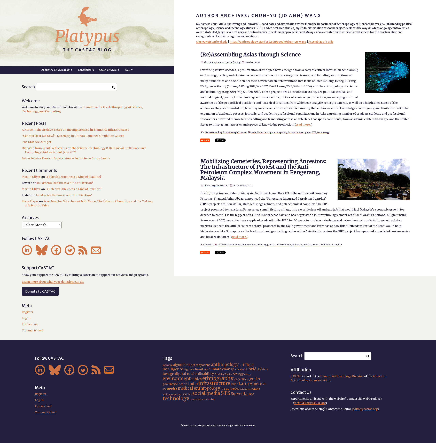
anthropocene (200, 365)
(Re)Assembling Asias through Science (250, 54)
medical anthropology (199, 388)
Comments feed (32, 330)
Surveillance (242, 393)
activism (222, 244)
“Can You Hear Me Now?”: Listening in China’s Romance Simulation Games (73, 135)
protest (316, 244)
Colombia (240, 369)
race (180, 394)
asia (253, 132)
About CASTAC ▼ (109, 69)
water (211, 399)
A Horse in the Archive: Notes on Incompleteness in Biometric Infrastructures (75, 129)
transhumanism (198, 399)
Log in (26, 318)
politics (307, 244)
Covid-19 (254, 369)
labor (234, 384)
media (172, 388)
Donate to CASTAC (40, 291)
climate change (222, 369)
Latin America (252, 383)
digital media (186, 374)
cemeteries (234, 244)
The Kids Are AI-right (36, 142)
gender (253, 378)
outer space (245, 389)
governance (170, 384)
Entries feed (30, 324)
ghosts (271, 244)
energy (247, 374)
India (193, 383)
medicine (225, 389)
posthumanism (170, 394)
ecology (238, 374)
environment (249, 244)
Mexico (234, 388)
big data (189, 369)
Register (27, 312)
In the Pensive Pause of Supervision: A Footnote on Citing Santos (66, 158)
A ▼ (129, 69)
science (187, 394)
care (206, 369)
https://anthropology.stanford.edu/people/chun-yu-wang (268, 41)
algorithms (181, 365)
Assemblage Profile (320, 41)
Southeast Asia (329, 244)
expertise (240, 379)
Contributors (86, 69)
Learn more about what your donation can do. (53, 281)
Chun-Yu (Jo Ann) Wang (228, 62)
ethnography (280, 132)
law (164, 389)
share (206, 140)
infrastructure (295, 132)
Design (168, 374)
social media (206, 393)
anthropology (225, 364)
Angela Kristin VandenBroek (241, 425)
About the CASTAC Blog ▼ (57, 69)
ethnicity (261, 244)
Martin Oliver (31, 176)
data (265, 369)
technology (323, 132)
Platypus (87, 36)
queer (308, 132)
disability (206, 374)
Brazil (199, 369)
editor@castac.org (365, 409)
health (182, 384)
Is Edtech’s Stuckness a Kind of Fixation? (73, 176)
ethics (196, 379)
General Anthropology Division (342, 376)
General (209, 244)
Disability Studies (223, 374)
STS (314, 132)
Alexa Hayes (30, 201)
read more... (303, 124)
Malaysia (297, 244)
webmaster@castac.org (310, 402)
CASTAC (296, 376)
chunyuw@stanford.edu (211, 41)
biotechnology (264, 132)
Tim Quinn (209, 62)
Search (28, 87)
